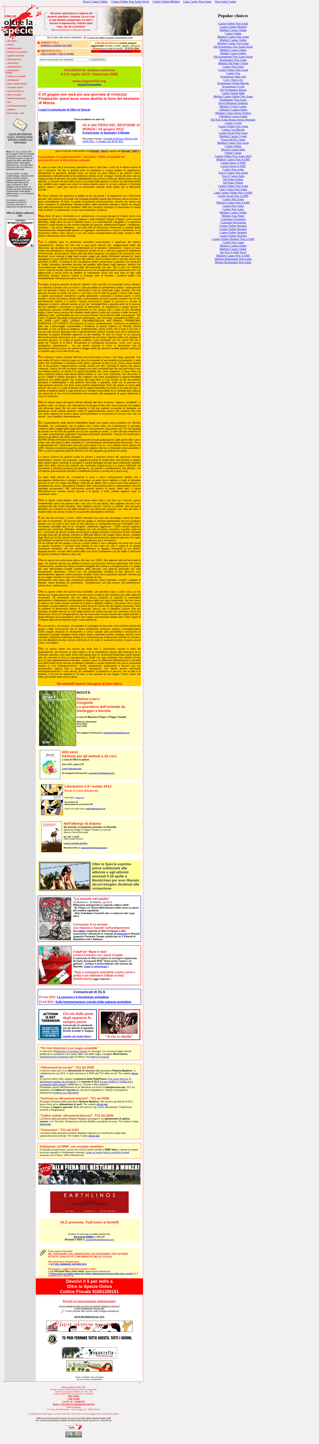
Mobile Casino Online (233, 53)
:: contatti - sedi (14, 113)
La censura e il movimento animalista (83, 997)
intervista (122, 933)
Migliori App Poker (233, 215)
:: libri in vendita (13, 95)
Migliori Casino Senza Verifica (233, 113)
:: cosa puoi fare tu (14, 91)
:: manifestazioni (13, 48)
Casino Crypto (233, 123)
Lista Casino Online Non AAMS (233, 192)
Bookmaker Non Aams (233, 60)
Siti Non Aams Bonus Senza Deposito (233, 119)
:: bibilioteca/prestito (15, 98)
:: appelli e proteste (14, 56)
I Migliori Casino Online (233, 109)
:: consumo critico (14, 87)
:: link (8, 102)
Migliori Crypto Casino (233, 106)
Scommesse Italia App (233, 76)
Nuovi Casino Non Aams (233, 172)
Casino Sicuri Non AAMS (233, 196)
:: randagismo (12, 80)
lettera (81, 931)
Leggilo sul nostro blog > (77, 1036)
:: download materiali (15, 106)
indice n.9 (80, 798)
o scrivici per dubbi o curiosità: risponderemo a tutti (110, 37)
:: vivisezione (11, 63)
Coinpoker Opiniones (233, 219)
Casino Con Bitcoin (233, 129)
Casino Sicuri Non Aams (233, 133)
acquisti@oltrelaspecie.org (116, 733)
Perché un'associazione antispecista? (89, 1301)
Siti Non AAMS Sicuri (233, 252)
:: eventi (9, 44)
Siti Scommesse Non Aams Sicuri (233, 46)
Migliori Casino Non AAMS (233, 159)
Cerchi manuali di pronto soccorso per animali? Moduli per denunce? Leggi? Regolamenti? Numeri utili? (89, 1307)
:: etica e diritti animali (16, 84)
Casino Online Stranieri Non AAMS (233, 239)
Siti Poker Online (233, 179)
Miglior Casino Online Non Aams (233, 96)
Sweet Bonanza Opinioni (233, 103)
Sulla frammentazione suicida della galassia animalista (93, 1001)
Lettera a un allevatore (66, 1092)
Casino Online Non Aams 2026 (233, 156)
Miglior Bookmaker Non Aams (233, 262)
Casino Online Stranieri (233, 225)
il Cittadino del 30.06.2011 (109, 141)
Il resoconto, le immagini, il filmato (106, 132)
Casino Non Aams (233, 66)
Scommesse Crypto (233, 86)
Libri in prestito (48, 53)
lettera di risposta (99, 1056)
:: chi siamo (11, 41)
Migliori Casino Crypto (233, 136)
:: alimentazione (13, 59)
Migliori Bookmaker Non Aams (233, 259)
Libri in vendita (66, 53)
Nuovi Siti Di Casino (233, 139)
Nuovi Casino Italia (233, 176)
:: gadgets (10, 109)
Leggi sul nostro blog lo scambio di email (107, 1152)
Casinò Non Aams (233, 242)
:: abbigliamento (13, 67)
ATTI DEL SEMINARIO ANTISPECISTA (68, 1264)
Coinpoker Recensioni (233, 222)
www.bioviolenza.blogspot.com (56, 1056)
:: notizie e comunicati (16, 52)
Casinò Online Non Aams (233, 186)
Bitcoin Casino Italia (233, 149)
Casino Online (233, 33)
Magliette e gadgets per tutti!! (56, 45)
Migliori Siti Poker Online (233, 63)
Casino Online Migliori (233, 26)
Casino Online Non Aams (233, 23)
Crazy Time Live (233, 79)
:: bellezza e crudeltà (15, 76)
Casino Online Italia (233, 93)
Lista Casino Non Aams (233, 189)
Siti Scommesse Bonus (233, 89)
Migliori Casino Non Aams (233, 36)
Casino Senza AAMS (233, 162)
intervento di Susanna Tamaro (72, 1051)
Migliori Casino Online (233, 30)
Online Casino (233, 152)
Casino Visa (233, 73)
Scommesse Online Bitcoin (233, 83)
